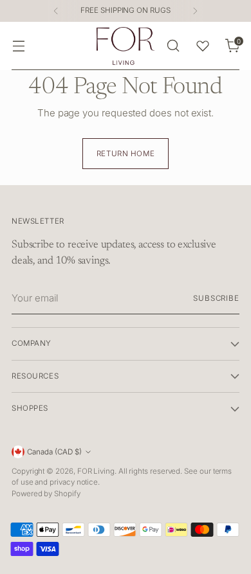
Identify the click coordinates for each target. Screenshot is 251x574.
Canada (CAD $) (54, 451)
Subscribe (216, 298)
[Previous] (56, 11)
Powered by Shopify (46, 493)
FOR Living (96, 471)
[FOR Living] (125, 46)
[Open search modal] (173, 46)
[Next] (195, 11)
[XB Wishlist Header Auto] (203, 45)
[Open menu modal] (18, 46)
